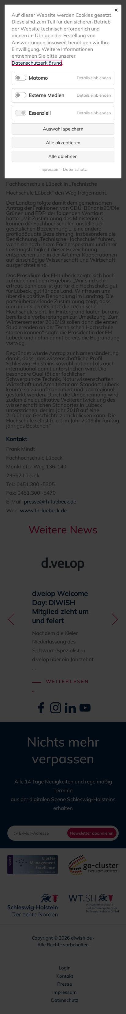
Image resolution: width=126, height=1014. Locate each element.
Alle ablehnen (63, 156)
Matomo (38, 78)
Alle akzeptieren (63, 142)
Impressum (49, 169)
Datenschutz (75, 169)
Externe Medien (46, 95)
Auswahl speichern (63, 129)
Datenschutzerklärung (37, 63)
